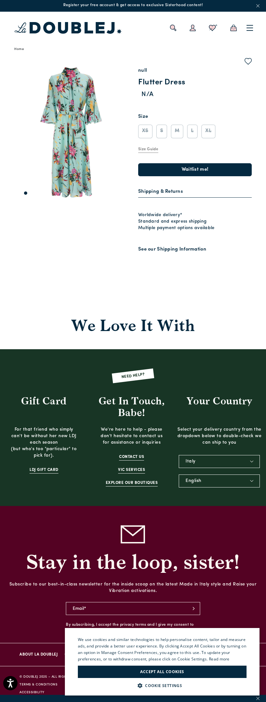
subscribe (193, 608)
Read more (219, 659)
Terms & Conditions (38, 684)
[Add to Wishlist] (248, 62)
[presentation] (160, 192)
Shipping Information (181, 249)
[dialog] (162, 662)
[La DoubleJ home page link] (68, 28)
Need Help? (133, 376)
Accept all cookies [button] (162, 671)
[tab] (195, 192)
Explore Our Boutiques (132, 483)
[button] (162, 685)
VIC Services (131, 470)
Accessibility (31, 692)
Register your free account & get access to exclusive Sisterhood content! (133, 5)
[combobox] (219, 461)
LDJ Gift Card (44, 470)
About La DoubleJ (38, 655)
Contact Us (131, 457)
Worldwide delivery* (160, 215)
